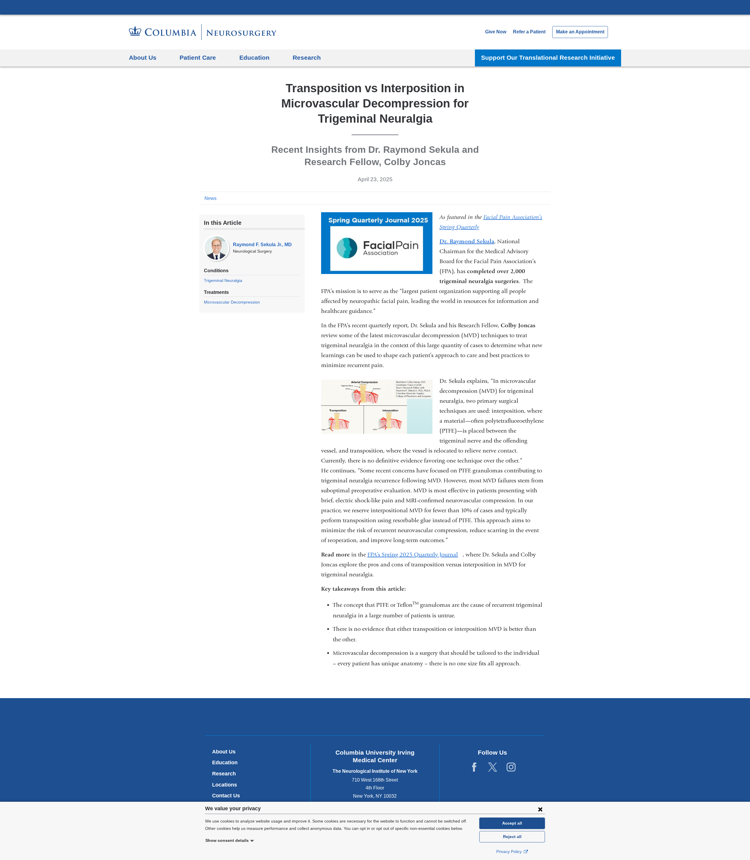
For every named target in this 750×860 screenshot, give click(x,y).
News (210, 198)
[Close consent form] (540, 809)
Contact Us (226, 796)
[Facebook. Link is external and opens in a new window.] (474, 767)
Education (225, 762)
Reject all (512, 836)
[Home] (203, 32)
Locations (224, 785)
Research (224, 774)
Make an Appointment (580, 31)
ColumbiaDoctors (459, 716)
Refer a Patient (529, 31)
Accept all (512, 823)
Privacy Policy (509, 851)
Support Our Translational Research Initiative (548, 57)
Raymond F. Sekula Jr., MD (262, 244)
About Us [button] (142, 57)
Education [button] (254, 57)
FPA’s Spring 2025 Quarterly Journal (415, 554)
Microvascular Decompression (232, 302)
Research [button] (307, 57)
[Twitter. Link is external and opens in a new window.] (492, 767)
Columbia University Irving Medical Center (375, 7)
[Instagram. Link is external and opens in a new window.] (511, 767)
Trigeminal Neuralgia (223, 280)
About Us (224, 752)
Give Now (495, 31)
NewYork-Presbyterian (375, 718)
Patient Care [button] (198, 57)
